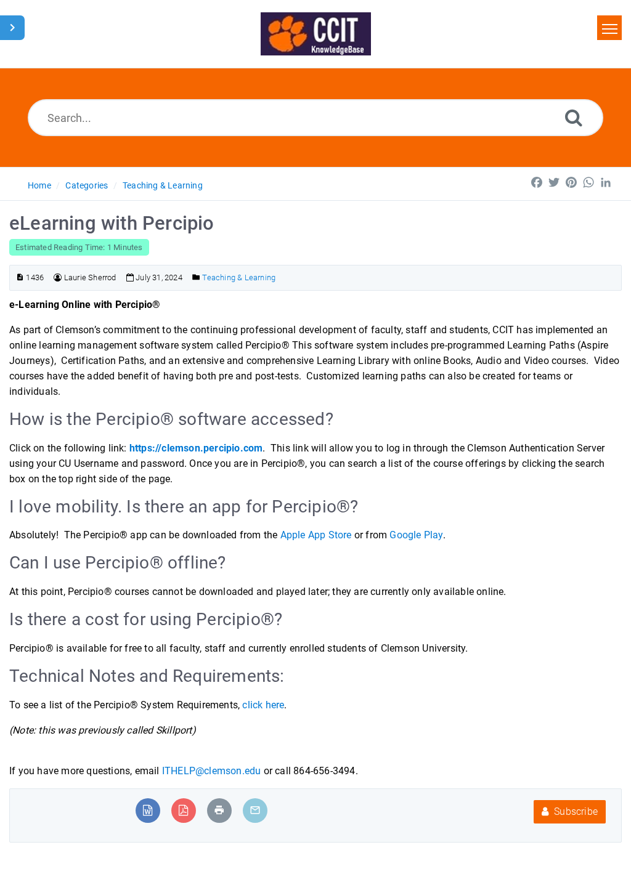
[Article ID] (20, 277)
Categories (86, 185)
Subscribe (575, 811)
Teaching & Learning (163, 185)
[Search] (573, 117)
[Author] (58, 277)
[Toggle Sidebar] (12, 27)
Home (39, 185)
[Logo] (316, 34)
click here (263, 705)
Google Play (415, 535)
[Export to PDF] (183, 810)
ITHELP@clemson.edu (211, 771)
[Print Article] (219, 810)
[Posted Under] (196, 277)
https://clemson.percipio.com (196, 448)
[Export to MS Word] (147, 810)
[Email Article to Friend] (255, 810)
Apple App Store (316, 535)
